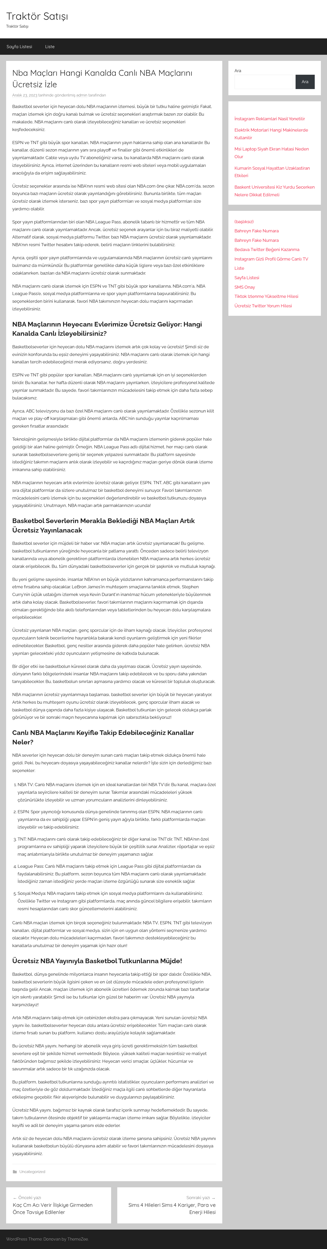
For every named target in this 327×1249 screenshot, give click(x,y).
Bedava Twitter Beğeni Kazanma (267, 249)
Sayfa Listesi (19, 46)
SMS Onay (245, 287)
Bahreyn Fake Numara (257, 230)
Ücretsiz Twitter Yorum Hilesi (263, 305)
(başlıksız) (244, 221)
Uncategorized (32, 1171)
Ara (238, 70)
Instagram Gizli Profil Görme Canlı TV (271, 259)
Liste (50, 46)
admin (81, 95)
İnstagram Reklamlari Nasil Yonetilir (270, 118)
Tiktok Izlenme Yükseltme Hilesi (266, 296)
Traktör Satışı (37, 15)
